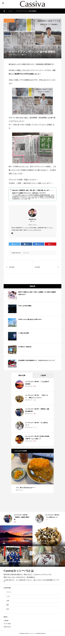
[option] (32, 473)
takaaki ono (18, 252)
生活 (7, 609)
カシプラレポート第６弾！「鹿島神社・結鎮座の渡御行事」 (21, 517)
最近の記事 (22, 375)
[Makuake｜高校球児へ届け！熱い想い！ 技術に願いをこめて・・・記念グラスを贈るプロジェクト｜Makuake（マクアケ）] (32, 194)
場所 (34, 386)
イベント (9, 20)
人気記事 (43, 375)
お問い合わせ (7, 626)
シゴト (35, 427)
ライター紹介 (7, 623)
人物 (34, 400)
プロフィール (31, 224)
